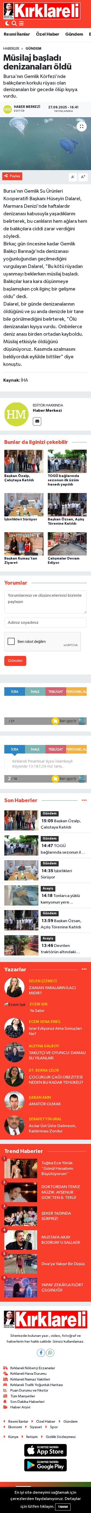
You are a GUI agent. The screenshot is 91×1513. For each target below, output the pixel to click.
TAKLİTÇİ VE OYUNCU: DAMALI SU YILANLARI (57, 1055)
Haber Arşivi (20, 1407)
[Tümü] (84, 800)
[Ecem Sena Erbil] (14, 1028)
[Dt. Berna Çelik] (14, 1076)
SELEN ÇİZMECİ (43, 981)
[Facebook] (41, 1353)
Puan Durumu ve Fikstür (29, 1390)
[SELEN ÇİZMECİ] (14, 987)
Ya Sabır (37, 1011)
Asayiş (48, 888)
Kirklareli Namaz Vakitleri (30, 1379)
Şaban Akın (40, 1097)
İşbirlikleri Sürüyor (20, 519)
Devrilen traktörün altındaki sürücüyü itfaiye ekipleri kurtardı (63, 949)
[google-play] (45, 1466)
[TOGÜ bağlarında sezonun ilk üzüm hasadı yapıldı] (67, 461)
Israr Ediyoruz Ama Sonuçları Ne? (55, 1031)
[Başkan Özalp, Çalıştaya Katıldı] (23, 461)
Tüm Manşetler (22, 1396)
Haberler (11, 48)
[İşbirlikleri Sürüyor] (23, 504)
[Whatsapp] (50, 1353)
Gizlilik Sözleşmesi (61, 1437)
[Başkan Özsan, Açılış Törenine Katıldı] (67, 504)
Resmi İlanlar (17, 34)
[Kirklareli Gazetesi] (41, 11)
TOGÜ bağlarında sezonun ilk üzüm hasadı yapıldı (63, 480)
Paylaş (15, 176)
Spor (54, 1427)
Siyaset (36, 1427)
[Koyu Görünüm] (7, 24)
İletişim (32, 1437)
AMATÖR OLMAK (45, 1104)
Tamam (63, 1506)
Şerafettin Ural (45, 1119)
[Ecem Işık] (15, 1005)
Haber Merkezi (47, 410)
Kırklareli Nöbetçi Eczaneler (32, 1368)
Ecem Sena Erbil (45, 1022)
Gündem (74, 34)
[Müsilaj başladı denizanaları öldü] (45, 143)
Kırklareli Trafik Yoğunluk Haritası (36, 1385)
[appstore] (45, 1451)
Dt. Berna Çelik (44, 1070)
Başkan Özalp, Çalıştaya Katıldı (61, 824)
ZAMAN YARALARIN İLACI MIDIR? (52, 990)
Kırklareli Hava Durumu (28, 1374)
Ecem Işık (39, 1004)
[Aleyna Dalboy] (14, 1052)
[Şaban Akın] (14, 1101)
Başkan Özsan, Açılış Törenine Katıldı (61, 924)
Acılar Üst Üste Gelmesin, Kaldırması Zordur (52, 1128)
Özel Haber (47, 34)
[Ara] (14, 24)
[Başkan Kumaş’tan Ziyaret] (23, 543)
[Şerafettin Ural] (14, 1125)
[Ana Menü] (21, 24)
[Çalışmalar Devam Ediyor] (67, 543)
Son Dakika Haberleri (27, 1402)
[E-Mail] (37, 421)
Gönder (15, 661)
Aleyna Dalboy (44, 1046)
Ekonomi (15, 1427)
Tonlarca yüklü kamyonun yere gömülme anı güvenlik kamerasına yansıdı (61, 899)
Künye (13, 1437)
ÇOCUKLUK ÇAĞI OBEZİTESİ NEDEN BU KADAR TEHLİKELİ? (56, 1080)
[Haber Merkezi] (16, 414)
